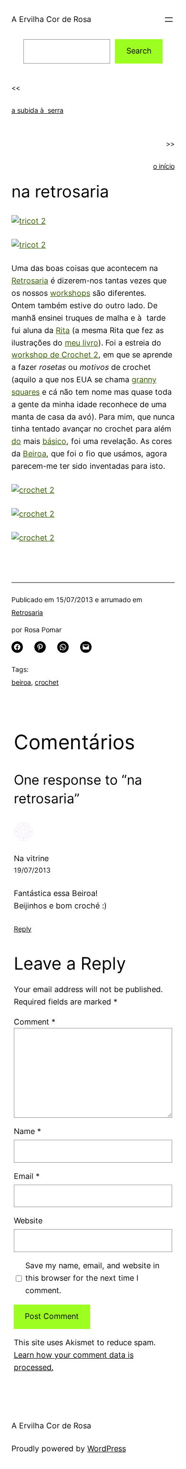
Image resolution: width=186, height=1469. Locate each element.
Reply (22, 929)
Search (139, 50)
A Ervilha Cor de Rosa (51, 19)
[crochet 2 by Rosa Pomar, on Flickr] (32, 490)
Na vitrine (31, 858)
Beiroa (34, 453)
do (16, 441)
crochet (47, 682)
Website (28, 1220)
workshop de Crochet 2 (54, 354)
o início (164, 166)
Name (27, 1131)
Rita (63, 330)
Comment (34, 1021)
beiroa (21, 682)
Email (27, 1176)
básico (54, 441)
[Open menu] (169, 19)
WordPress (106, 1448)
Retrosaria (29, 280)
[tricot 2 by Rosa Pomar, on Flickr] (28, 221)
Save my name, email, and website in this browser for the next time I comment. (92, 1278)
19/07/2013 (32, 870)
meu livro (81, 342)
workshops (70, 293)
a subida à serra (37, 110)
